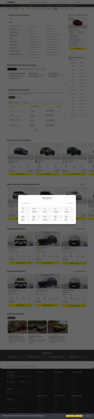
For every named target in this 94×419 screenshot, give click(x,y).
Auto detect (70, 203)
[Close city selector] (74, 197)
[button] (87, 416)
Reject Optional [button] (78, 415)
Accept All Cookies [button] (70, 415)
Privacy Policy (41, 415)
